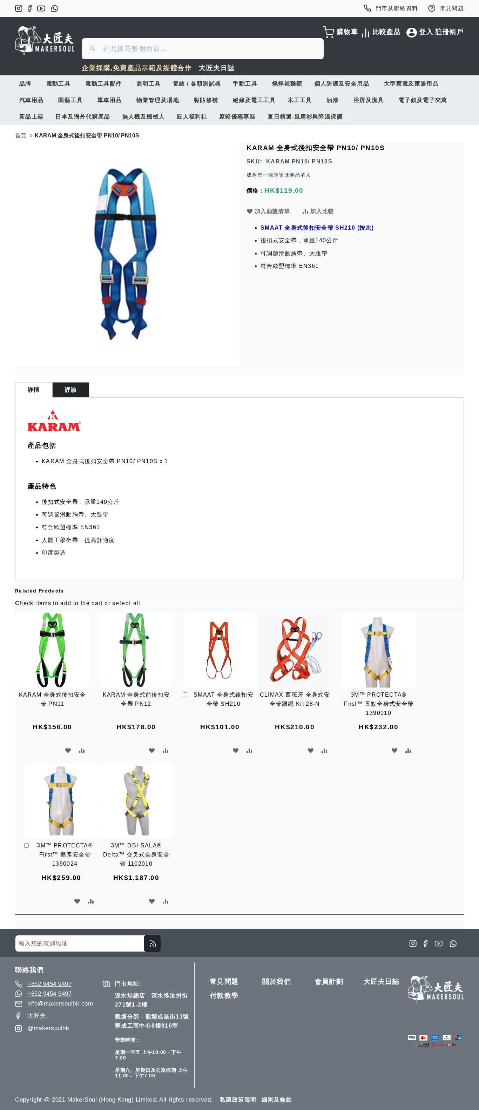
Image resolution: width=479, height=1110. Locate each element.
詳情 (34, 390)
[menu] (239, 100)
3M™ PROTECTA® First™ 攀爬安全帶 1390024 (65, 854)
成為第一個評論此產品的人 (279, 175)
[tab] (34, 390)
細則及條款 (277, 1100)
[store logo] (45, 40)
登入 (426, 31)
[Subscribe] (152, 943)
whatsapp (54, 8)
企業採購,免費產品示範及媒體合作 (137, 68)
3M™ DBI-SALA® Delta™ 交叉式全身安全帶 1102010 (136, 854)
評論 (71, 390)
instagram (18, 8)
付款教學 (224, 995)
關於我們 (276, 981)
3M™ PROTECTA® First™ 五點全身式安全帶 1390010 (378, 704)
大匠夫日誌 (217, 68)
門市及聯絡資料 (397, 8)
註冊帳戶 (450, 31)
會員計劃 (329, 981)
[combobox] (203, 48)
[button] (68, 750)
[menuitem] (27, 83)
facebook (30, 8)
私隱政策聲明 (238, 1100)
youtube (41, 8)
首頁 (20, 135)
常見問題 (452, 8)
